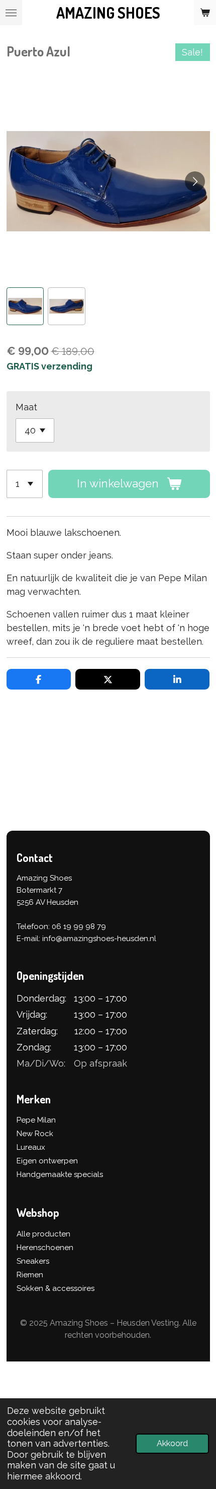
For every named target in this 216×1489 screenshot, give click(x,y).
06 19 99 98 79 (79, 926)
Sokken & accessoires (55, 1288)
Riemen (30, 1274)
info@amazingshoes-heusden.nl (99, 938)
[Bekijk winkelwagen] (205, 12)
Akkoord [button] (172, 1443)
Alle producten (43, 1233)
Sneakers (33, 1261)
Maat (26, 407)
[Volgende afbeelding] (195, 181)
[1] (25, 484)
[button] (25, 306)
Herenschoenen (45, 1247)
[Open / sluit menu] (11, 12)
